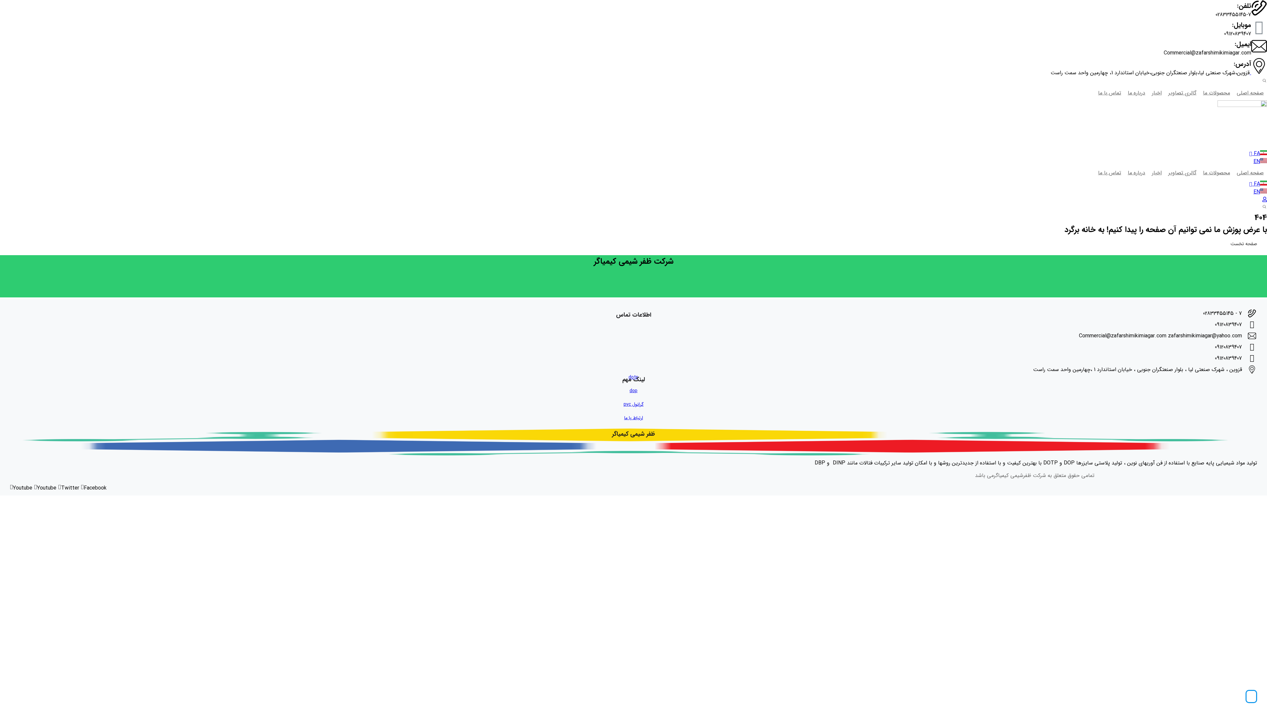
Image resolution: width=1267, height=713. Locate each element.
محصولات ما (1216, 93)
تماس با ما (1109, 93)
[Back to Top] (1251, 696)
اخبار (1157, 93)
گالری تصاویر (1182, 93)
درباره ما (1136, 93)
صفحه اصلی (1250, 93)
